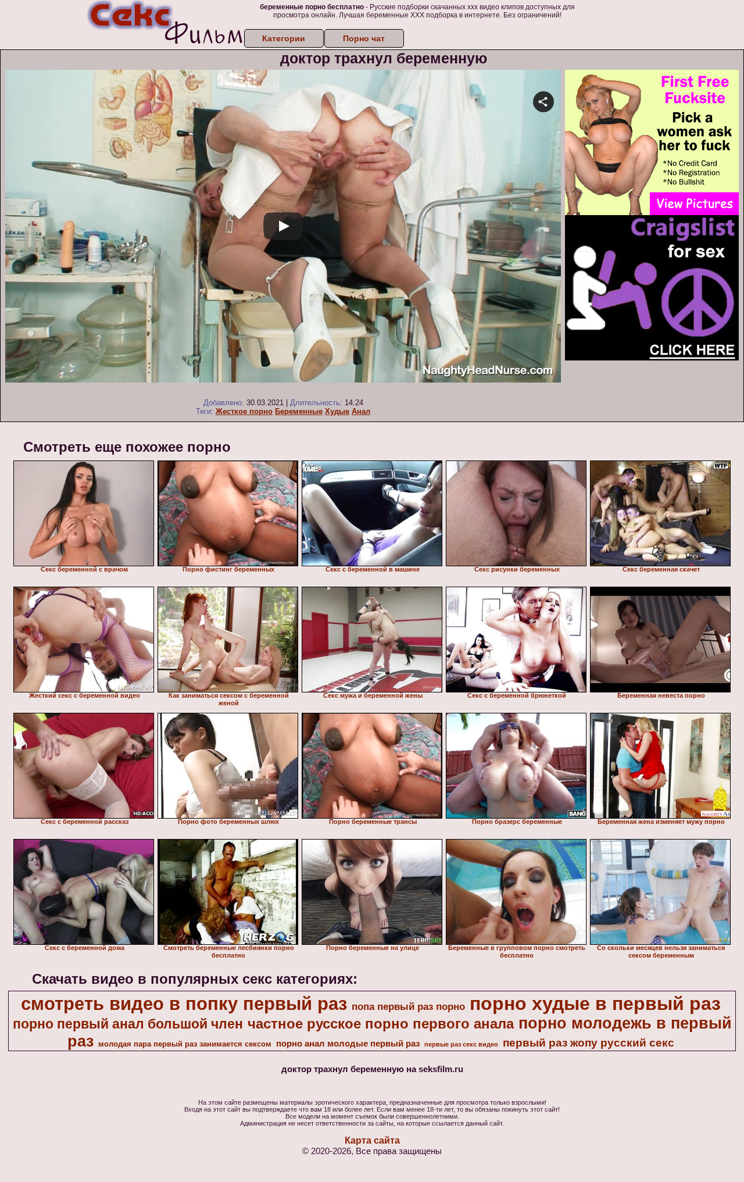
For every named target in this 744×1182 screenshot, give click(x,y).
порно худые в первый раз (595, 1003)
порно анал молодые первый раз (348, 1043)
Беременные (299, 411)
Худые (337, 411)
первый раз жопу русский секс (588, 1043)
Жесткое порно (244, 411)
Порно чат (364, 38)
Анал (361, 411)
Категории (283, 38)
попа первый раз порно (408, 1006)
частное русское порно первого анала (381, 1023)
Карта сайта (372, 1140)
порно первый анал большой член (128, 1023)
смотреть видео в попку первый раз (184, 1003)
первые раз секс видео (461, 1044)
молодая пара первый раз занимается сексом (184, 1044)
